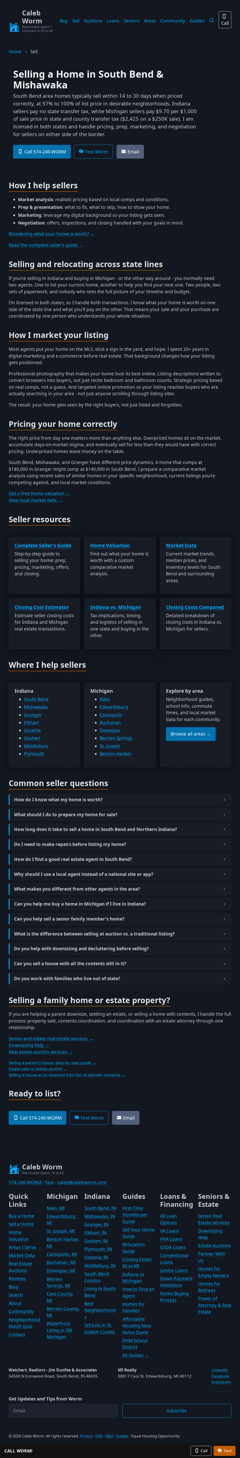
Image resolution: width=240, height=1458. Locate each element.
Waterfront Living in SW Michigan (59, 1330)
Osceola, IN (96, 1257)
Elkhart (31, 723)
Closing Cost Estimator (42, 607)
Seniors (131, 21)
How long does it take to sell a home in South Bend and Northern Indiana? (95, 829)
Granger (33, 715)
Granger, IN (96, 1225)
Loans (113, 21)
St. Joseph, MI (61, 1231)
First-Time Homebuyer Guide (135, 1215)
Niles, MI (56, 1208)
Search (16, 1295)
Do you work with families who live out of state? (67, 978)
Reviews (17, 1279)
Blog (13, 1287)
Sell (75, 21)
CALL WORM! (18, 1451)
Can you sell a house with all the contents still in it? (70, 963)
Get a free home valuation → (39, 493)
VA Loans (169, 1231)
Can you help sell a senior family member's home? (69, 919)
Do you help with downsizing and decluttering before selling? (81, 949)
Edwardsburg (114, 707)
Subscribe (176, 1411)
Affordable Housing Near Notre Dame (137, 1325)
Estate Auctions (214, 1246)
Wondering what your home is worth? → (52, 234)
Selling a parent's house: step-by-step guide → (52, 1062)
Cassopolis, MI (62, 1254)
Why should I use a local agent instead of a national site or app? (83, 874)
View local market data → (35, 500)
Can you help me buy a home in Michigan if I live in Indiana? (80, 904)
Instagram (221, 1382)
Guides (197, 21)
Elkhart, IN (95, 1233)
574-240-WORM (25, 1182)
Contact (17, 1334)
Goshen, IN (96, 1241)
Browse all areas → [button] (191, 734)
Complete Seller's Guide (43, 545)
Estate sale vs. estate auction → (38, 1068)
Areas (150, 21)
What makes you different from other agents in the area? (77, 889)
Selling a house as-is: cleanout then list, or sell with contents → (67, 1074)
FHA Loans (171, 1239)
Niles (105, 699)
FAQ (98, 1436)
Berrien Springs (116, 738)
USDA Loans (173, 1247)
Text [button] (228, 1450)
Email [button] (133, 152)
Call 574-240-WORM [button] (45, 152)
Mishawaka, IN (99, 1216)
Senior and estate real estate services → (51, 1039)
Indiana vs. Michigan (115, 607)
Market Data (181, 545)
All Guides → (135, 1355)
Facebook (220, 1376)
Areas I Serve (22, 1247)
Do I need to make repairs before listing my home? (70, 844)
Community (172, 21)
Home (15, 52)
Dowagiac (110, 730)
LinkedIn (219, 1370)
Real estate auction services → (41, 1052)
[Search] (212, 20)
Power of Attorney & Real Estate (214, 1305)
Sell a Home (21, 1224)
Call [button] (204, 1450)
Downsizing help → (29, 1045)
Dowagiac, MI (61, 1271)
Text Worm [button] (96, 152)
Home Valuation (110, 545)
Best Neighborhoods (100, 1310)
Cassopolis (111, 715)
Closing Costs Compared (195, 607)
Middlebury (36, 746)
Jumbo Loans (174, 1270)
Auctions (93, 21)
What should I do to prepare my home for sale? (65, 814)
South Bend (36, 699)
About (15, 1303)
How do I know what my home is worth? (58, 800)
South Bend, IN (100, 1208)
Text (49, 1182)
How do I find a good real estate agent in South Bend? (73, 859)
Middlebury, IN (100, 1266)
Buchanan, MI (61, 1262)
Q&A (109, 1436)
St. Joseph (110, 746)
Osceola (32, 730)
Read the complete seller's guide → (46, 245)
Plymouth (34, 754)
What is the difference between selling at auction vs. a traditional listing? (94, 934)
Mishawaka (36, 707)
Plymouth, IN (98, 1249)
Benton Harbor (115, 754)
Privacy (86, 1436)
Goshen (32, 738)
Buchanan (110, 723)
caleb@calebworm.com (82, 1182)
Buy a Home (21, 1216)
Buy (64, 21)
